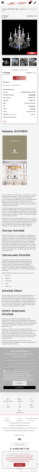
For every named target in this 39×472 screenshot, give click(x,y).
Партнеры (19, 420)
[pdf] (3, 121)
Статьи (19, 418)
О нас (7, 418)
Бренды (7, 420)
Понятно (19, 465)
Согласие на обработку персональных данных (18, 379)
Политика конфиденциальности (13, 375)
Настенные (23, 9)
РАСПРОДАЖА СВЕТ (13, 9)
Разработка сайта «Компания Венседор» (28, 471)
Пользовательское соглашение (19, 373)
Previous (2, 61)
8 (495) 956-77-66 (21, 448)
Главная (4, 9)
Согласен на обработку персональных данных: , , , (18, 375)
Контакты (32, 420)
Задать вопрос (20, 444)
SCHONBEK (32, 95)
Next (36, 61)
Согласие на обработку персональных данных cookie (19, 428)
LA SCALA (32, 109)
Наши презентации (31, 418)
